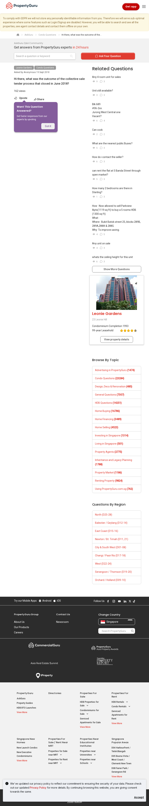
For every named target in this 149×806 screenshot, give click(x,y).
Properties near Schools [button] (88, 761)
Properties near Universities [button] (88, 753)
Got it (48, 126)
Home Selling (106, 427)
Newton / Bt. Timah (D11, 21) (111, 539)
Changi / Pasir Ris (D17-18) (110, 555)
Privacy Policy (38, 787)
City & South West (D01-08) (110, 547)
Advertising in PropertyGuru (115, 370)
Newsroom (62, 621)
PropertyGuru (25, 693)
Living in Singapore (109, 443)
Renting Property (109, 480)
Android (46, 600)
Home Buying (107, 411)
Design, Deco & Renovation (113, 386)
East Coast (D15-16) (106, 531)
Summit (44, 663)
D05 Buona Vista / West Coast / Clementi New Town (121, 760)
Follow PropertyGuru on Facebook (107, 601)
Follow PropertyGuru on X (129, 601)
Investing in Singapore (111, 435)
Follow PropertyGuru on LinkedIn (124, 601)
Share (40, 99)
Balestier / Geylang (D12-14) (111, 522)
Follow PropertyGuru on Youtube (119, 601)
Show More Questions (117, 269)
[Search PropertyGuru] (132, 630)
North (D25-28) (103, 514)
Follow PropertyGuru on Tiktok (133, 601)
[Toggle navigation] (144, 7)
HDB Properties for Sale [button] (89, 704)
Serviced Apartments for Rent (119, 715)
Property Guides (25, 703)
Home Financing (108, 419)
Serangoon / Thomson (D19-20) (113, 571)
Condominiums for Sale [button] (89, 712)
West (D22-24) (103, 563)
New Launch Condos (27, 747)
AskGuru (21, 698)
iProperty (44, 675)
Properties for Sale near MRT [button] (57, 753)
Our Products (21, 627)
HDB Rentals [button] (118, 702)
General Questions (109, 394)
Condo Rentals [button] (119, 706)
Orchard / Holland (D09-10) (110, 580)
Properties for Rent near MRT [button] (58, 761)
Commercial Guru (44, 645)
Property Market (108, 472)
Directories (54, 693)
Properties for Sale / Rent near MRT (58, 742)
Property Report (104, 661)
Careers (18, 632)
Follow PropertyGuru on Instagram (113, 601)
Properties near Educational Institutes (89, 742)
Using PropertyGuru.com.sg (114, 488)
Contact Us (63, 614)
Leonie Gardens (24, 67)
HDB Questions (108, 402)
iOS (58, 600)
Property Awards (104, 647)
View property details (116, 339)
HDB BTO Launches (26, 708)
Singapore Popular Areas (120, 740)
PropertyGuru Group (26, 614)
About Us (19, 621)
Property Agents (108, 451)
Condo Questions (45, 67)
